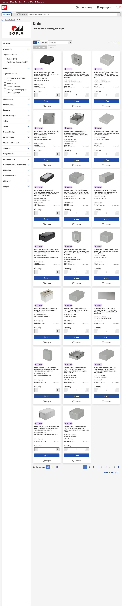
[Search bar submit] (118, 14)
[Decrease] (36, 95)
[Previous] (109, 42)
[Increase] (57, 95)
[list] (38, 42)
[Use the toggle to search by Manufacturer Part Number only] (26, 14)
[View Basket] (118, 7)
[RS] (4, 7)
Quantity (37, 91)
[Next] (118, 42)
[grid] (35, 42)
